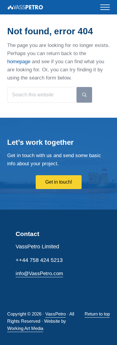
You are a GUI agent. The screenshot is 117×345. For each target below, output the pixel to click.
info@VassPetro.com (39, 273)
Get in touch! (58, 182)
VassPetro (55, 314)
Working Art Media (25, 328)
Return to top (97, 314)
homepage (18, 61)
